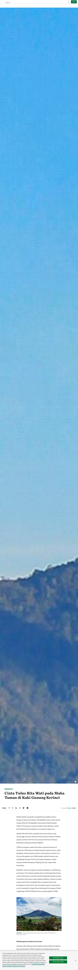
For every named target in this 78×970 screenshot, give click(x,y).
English (74, 808)
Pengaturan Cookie (58, 957)
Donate (74, 1)
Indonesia (69, 808)
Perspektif (9, 789)
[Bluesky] (23, 808)
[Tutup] (75, 960)
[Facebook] (9, 808)
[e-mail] (27, 808)
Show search (69, 1)
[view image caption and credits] (75, 781)
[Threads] (19, 808)
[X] (12, 808)
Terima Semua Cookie (58, 961)
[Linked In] (16, 808)
